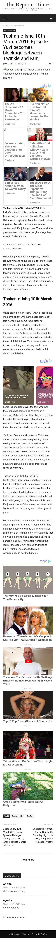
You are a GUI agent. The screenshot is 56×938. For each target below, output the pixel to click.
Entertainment (17, 25)
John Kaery (7, 64)
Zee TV (29, 816)
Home (5, 25)
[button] (5, 18)
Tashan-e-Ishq (17, 816)
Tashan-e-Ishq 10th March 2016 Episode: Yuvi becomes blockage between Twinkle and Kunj (26, 47)
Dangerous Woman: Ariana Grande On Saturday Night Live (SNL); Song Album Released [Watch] (43, 835)
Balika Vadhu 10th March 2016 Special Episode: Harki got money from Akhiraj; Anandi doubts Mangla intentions (14, 837)
